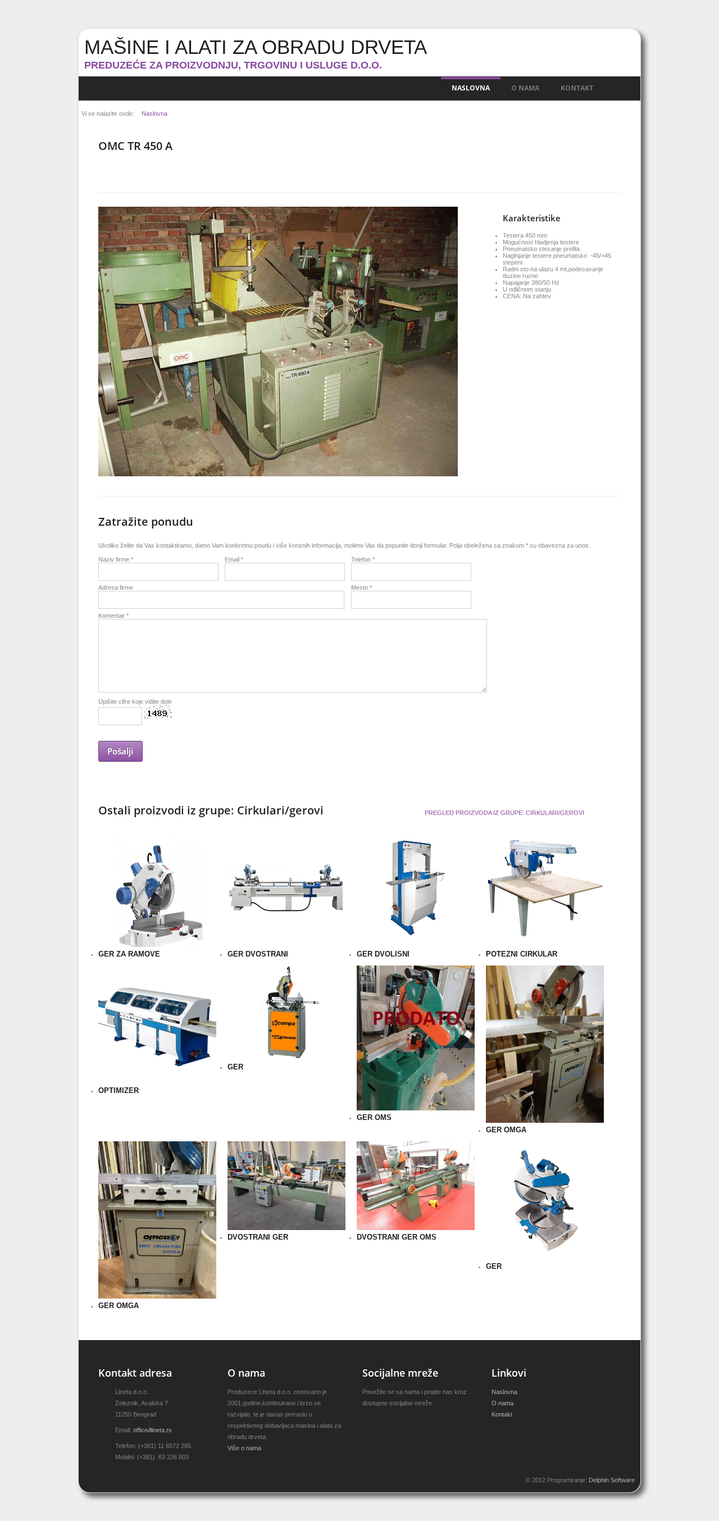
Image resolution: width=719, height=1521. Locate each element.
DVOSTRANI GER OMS (396, 1237)
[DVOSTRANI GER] (241, 1154)
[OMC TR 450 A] (112, 219)
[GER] (241, 978)
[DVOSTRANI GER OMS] (371, 1154)
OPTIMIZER (118, 1090)
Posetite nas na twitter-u (366, 1421)
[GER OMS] (371, 978)
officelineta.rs (152, 1430)
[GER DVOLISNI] (371, 842)
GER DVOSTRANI (257, 954)
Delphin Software (612, 1480)
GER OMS (374, 1117)
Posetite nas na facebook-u (385, 1421)
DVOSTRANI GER (257, 1237)
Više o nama (244, 1448)
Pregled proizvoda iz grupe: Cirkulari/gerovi (504, 812)
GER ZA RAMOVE (129, 954)
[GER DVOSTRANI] (241, 842)
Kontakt (577, 88)
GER (235, 1067)
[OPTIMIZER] (112, 978)
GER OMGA (506, 1130)
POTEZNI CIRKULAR (521, 954)
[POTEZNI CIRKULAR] (500, 842)
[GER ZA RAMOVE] (112, 842)
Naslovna (471, 88)
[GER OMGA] (500, 978)
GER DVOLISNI (383, 954)
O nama (525, 88)
